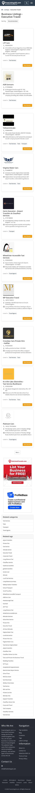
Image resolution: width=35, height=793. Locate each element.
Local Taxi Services (8, 578)
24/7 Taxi (5, 607)
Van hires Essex (7, 680)
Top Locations (23, 730)
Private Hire (6, 543)
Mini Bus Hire (6, 696)
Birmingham (12, 780)
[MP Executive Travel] (8, 290)
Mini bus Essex (7, 676)
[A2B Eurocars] (8, 76)
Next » (17, 452)
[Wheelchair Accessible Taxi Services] (8, 247)
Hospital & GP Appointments (11, 667)
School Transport (7, 588)
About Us (22, 748)
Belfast (17, 785)
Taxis (18, 143)
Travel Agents (12, 273)
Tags (20, 738)
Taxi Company (7, 708)
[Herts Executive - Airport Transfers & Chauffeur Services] (8, 203)
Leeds (25, 782)
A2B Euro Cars (7, 597)
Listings (6, 10)
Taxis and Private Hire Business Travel (13, 657)
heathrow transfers (8, 565)
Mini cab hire (6, 689)
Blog (20, 733)
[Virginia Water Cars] (8, 160)
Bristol (30, 782)
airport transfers (7, 540)
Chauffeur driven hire (9, 702)
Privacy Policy (23, 759)
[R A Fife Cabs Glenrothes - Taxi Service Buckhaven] (8, 374)
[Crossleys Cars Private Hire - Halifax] (8, 333)
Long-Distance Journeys (9, 581)
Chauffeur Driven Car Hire (10, 654)
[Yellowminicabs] (8, 120)
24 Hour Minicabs (8, 629)
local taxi (5, 603)
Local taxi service (7, 635)
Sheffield (12, 782)
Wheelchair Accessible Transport (12, 594)
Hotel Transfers (7, 591)
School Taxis (6, 673)
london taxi (6, 572)
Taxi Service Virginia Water (10, 645)
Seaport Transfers (8, 699)
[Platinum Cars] (8, 416)
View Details (27, 65)
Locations (22, 735)
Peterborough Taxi (8, 600)
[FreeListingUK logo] (11, 3)
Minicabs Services (8, 616)
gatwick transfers (7, 569)
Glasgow (28, 780)
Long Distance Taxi (8, 559)
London (5, 780)
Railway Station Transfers (10, 584)
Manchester (21, 780)
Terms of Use (23, 756)
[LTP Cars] (8, 35)
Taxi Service (6, 546)
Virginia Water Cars (8, 642)
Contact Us (22, 751)
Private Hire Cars (7, 638)
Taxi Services (12, 60)
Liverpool (19, 782)
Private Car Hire (7, 692)
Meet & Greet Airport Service (11, 670)
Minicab (5, 575)
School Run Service (8, 619)
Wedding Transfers (8, 661)
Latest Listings (23, 741)
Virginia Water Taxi (8, 632)
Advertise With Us (24, 753)
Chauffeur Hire (7, 651)
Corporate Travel (7, 556)
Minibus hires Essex (8, 683)
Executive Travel (7, 553)
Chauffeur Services (8, 711)
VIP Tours (5, 664)
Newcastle (5, 782)
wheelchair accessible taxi (10, 613)
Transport (24, 143)
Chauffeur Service (8, 562)
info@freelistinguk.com (8, 769)
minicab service (7, 550)
